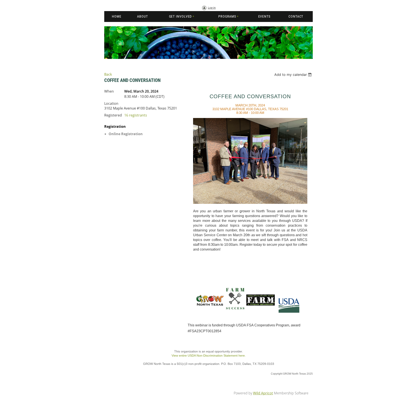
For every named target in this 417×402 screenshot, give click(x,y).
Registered (113, 115)
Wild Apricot (263, 393)
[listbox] (293, 74)
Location (111, 103)
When (109, 91)
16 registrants (135, 115)
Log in (212, 8)
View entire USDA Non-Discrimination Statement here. (209, 355)
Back (108, 74)
